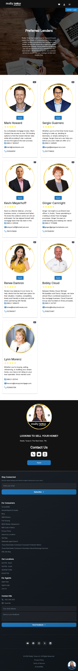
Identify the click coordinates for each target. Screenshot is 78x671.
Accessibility (6, 507)
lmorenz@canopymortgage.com (19, 383)
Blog (3, 514)
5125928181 (11, 151)
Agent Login (6, 585)
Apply (20, 118)
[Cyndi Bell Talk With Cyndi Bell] (41, 665)
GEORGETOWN (7, 570)
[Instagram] (39, 643)
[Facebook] (33, 643)
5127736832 (49, 151)
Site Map (5, 538)
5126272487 (49, 311)
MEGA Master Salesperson (10, 524)
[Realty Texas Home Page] (13, 4)
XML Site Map (6, 552)
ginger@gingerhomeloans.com (56, 227)
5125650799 (11, 387)
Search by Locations (8, 534)
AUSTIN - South (7, 566)
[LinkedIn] (50, 643)
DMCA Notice (6, 517)
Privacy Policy (6, 531)
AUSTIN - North (7, 563)
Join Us (4, 588)
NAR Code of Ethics (8, 527)
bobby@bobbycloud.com (54, 307)
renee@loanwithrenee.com (17, 307)
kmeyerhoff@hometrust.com (18, 227)
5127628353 (49, 231)
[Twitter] (45, 643)
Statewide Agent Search (10, 541)
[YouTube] (28, 643)
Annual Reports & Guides (10, 510)
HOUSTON (5, 573)
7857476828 (12, 231)
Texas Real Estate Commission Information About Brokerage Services (25, 548)
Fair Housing (6, 520)
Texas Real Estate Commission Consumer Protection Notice (21, 545)
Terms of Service (39, 663)
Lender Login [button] (72, 10)
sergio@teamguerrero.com (55, 147)
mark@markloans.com (15, 147)
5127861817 (11, 311)
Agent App (5, 582)
